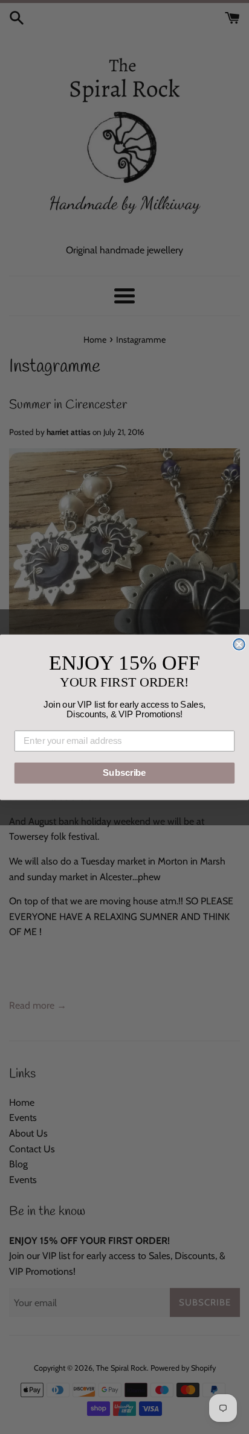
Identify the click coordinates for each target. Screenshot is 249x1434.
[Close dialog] (238, 643)
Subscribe (124, 773)
